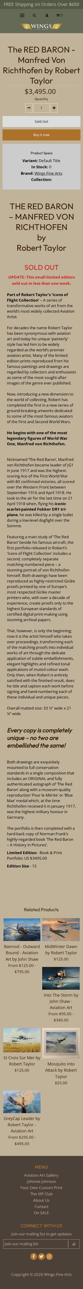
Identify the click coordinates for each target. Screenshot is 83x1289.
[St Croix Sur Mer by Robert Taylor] (22, 1040)
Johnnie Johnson (41, 1181)
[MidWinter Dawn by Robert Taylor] (61, 929)
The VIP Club (41, 1193)
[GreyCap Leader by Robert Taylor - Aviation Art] (22, 1102)
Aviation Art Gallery (41, 1175)
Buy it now (41, 135)
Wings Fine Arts (48, 173)
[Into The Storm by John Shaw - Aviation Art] (61, 978)
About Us (41, 1200)
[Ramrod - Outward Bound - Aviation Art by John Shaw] (22, 929)
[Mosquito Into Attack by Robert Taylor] (61, 1043)
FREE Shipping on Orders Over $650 (41, 4)
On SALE (41, 1212)
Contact (41, 1206)
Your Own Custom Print (41, 1187)
